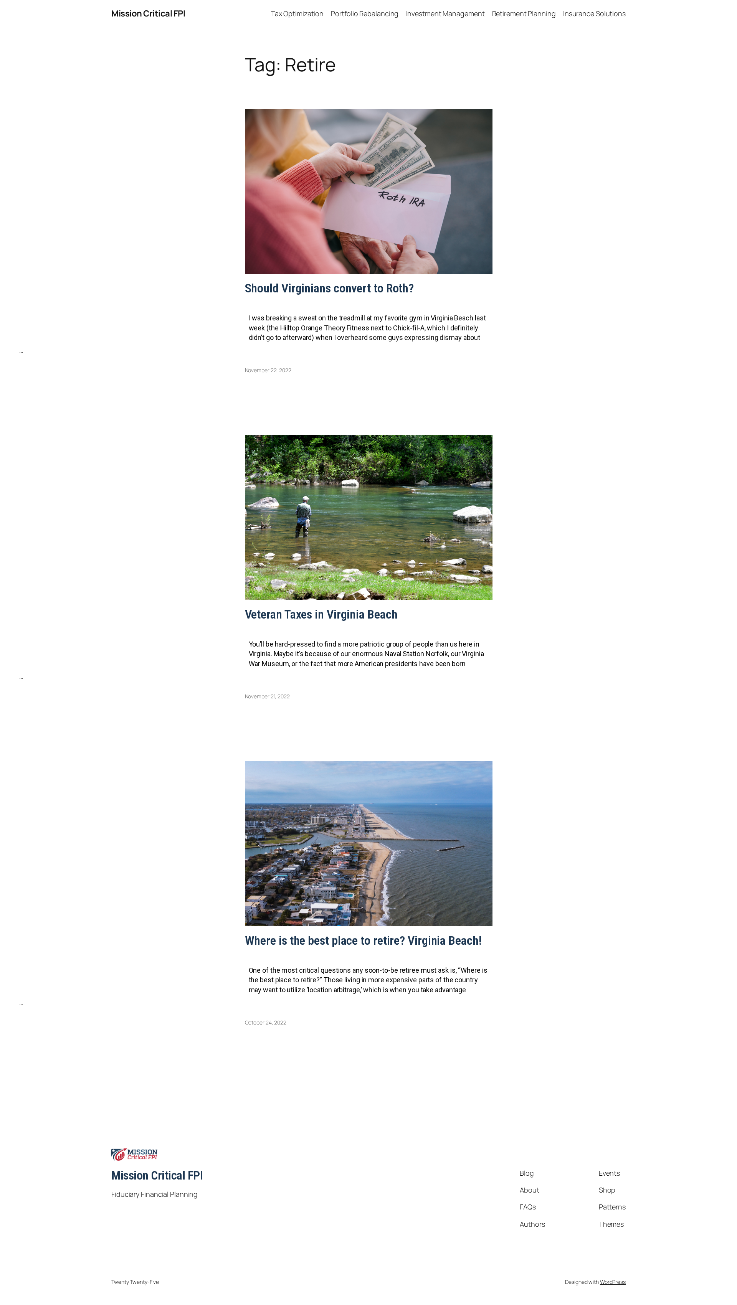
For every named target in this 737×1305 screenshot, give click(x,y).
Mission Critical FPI (148, 13)
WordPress (613, 1281)
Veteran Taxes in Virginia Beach (321, 614)
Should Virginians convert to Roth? (329, 288)
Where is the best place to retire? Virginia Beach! (363, 940)
